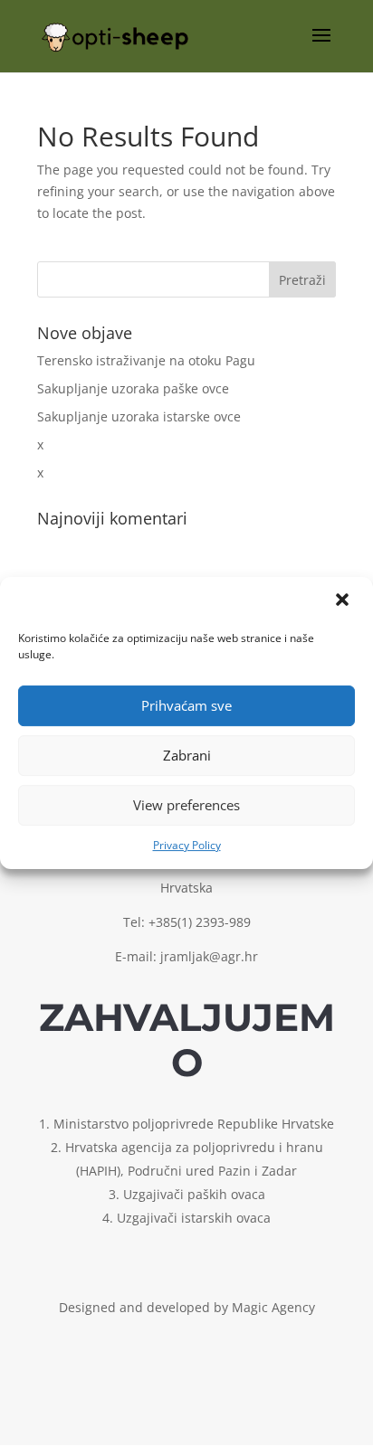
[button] (344, 601)
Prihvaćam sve (186, 705)
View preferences (186, 805)
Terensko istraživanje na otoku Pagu (146, 360)
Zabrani (187, 755)
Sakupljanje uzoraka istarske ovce (139, 416)
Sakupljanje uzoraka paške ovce (133, 388)
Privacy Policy (187, 845)
